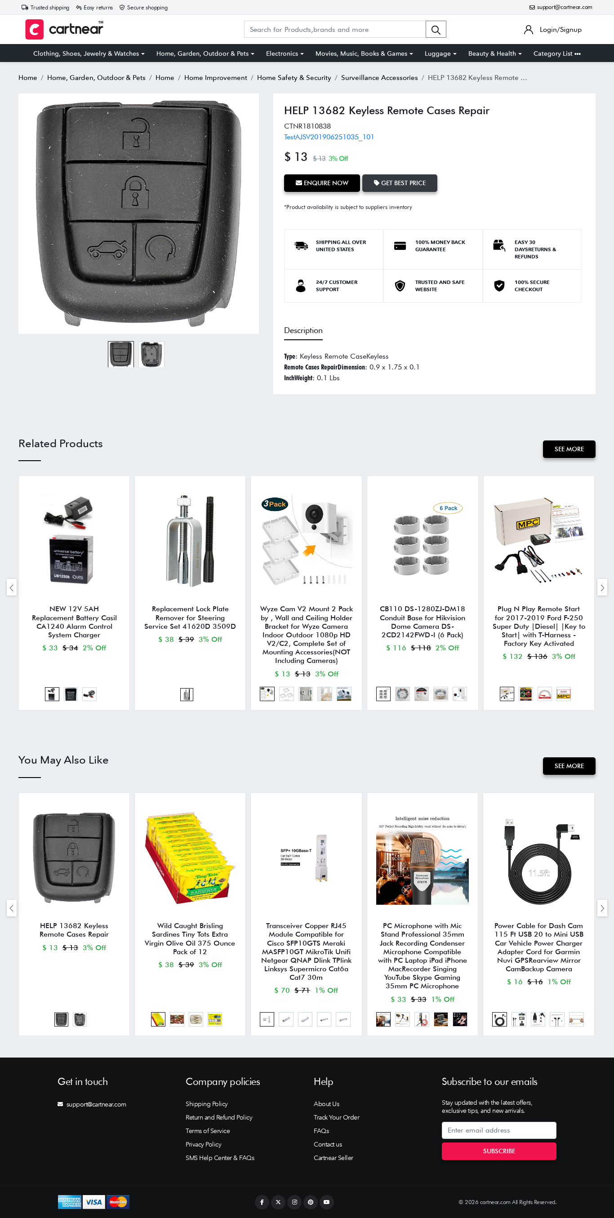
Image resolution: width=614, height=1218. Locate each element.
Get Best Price (402, 183)
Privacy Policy (203, 1144)
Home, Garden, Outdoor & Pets (202, 53)
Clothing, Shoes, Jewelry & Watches (86, 53)
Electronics (282, 53)
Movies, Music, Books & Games (361, 53)
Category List (554, 53)
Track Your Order (336, 1117)
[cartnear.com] (64, 29)
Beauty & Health (492, 53)
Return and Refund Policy (219, 1117)
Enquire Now (325, 183)
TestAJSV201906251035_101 (329, 137)
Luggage (438, 53)
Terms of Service (208, 1131)
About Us (326, 1104)
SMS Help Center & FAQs (220, 1158)
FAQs (321, 1131)
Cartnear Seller (333, 1158)
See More (569, 449)
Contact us (328, 1144)
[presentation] (12, 587)
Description (303, 330)
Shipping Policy (207, 1104)
